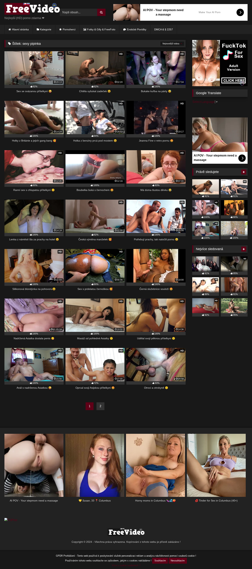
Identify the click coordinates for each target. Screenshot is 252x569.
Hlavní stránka (20, 29)
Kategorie (45, 29)
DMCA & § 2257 (163, 29)
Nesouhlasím (178, 560)
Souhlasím (160, 560)
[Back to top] (241, 558)
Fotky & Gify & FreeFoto (101, 29)
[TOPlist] (10, 520)
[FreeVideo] (32, 9)
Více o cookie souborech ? (126, 565)
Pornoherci (69, 29)
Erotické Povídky (136, 29)
